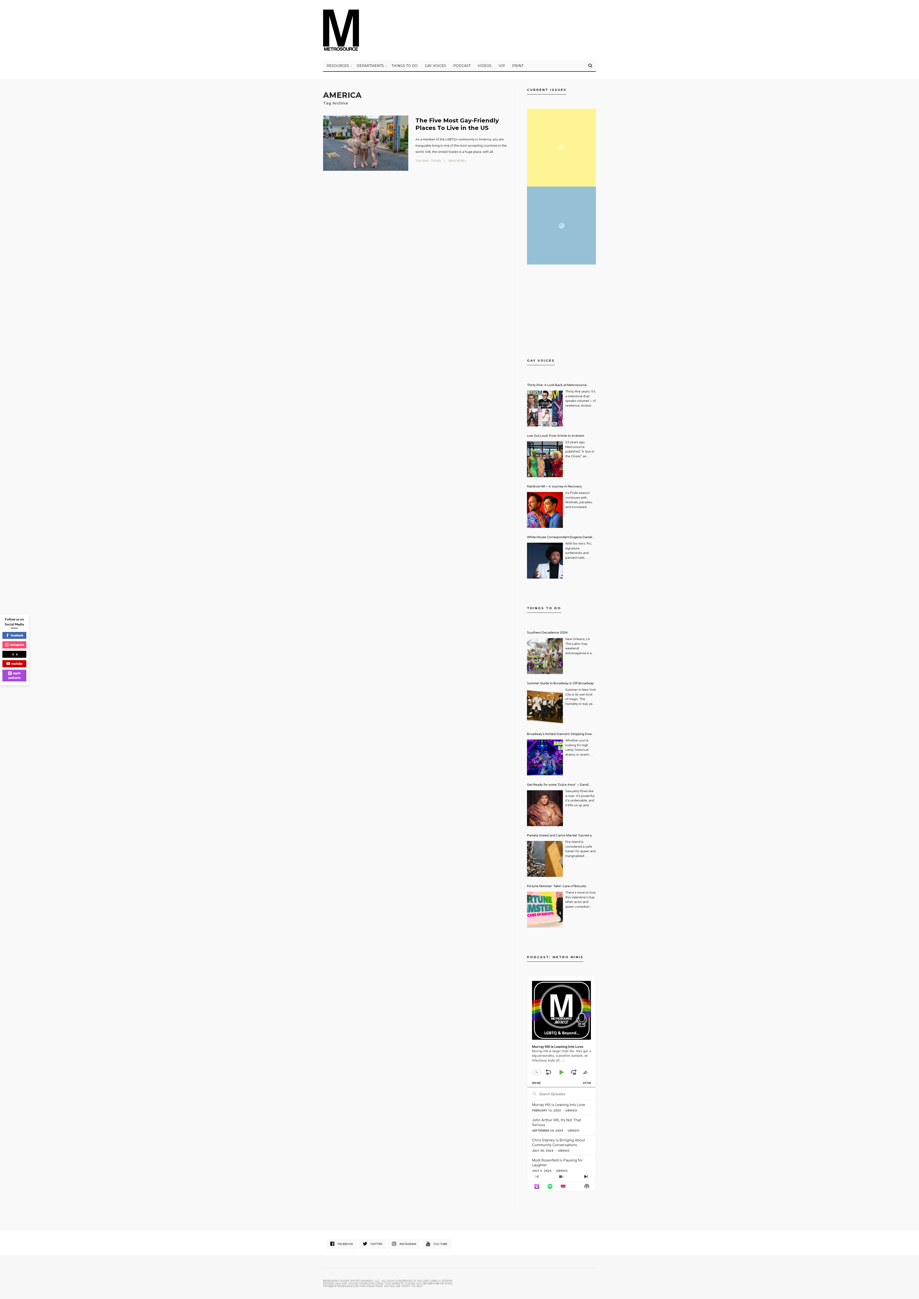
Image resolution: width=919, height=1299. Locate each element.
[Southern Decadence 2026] (545, 656)
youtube (16, 663)
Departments (370, 66)
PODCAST (462, 66)
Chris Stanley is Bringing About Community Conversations (558, 1142)
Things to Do (405, 66)
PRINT (517, 66)
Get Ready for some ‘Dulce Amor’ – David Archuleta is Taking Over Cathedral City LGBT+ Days (561, 785)
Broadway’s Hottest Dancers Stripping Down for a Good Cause (560, 734)
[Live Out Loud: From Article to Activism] (545, 459)
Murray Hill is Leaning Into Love (558, 1104)
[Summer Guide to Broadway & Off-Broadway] (545, 707)
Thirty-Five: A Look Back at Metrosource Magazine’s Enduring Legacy (557, 385)
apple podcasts (14, 675)
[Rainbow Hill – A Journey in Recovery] (545, 510)
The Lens (422, 160)
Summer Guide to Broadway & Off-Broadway (560, 683)
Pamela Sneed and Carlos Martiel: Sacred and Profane (561, 836)
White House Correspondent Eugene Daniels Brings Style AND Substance (560, 537)
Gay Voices (435, 66)
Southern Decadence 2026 (547, 633)
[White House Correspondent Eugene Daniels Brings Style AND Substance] (545, 561)
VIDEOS (485, 66)
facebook (17, 635)
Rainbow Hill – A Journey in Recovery (554, 486)
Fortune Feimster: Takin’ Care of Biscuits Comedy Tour (556, 886)
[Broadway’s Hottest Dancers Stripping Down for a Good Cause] (545, 757)
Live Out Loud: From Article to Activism (555, 436)
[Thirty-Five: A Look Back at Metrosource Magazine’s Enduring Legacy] (545, 408)
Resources (338, 66)
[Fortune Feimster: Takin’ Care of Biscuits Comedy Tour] (545, 910)
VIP (502, 66)
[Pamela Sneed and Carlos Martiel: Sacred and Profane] (545, 859)
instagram (17, 645)
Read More (456, 160)
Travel (436, 160)
